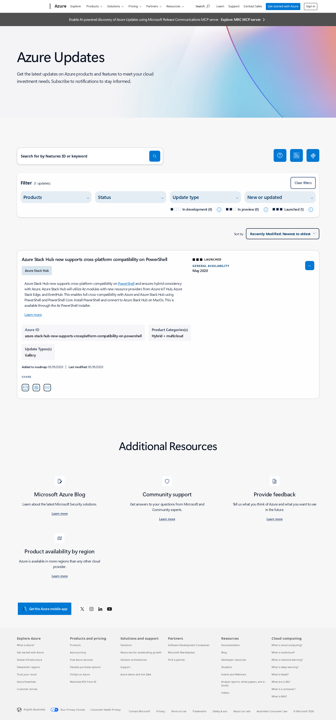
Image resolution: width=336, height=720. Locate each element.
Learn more (33, 314)
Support (234, 6)
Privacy (160, 711)
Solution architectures (133, 659)
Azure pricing (78, 652)
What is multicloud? (283, 652)
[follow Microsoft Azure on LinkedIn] (100, 609)
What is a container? (284, 689)
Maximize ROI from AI (83, 681)
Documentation (230, 645)
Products (92, 6)
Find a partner (176, 659)
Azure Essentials (26, 681)
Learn (220, 6)
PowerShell (126, 283)
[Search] (154, 156)
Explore (75, 6)
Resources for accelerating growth (141, 652)
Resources (173, 6)
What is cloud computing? (287, 645)
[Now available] (311, 209)
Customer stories (27, 689)
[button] (280, 155)
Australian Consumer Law (272, 711)
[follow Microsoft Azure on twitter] (82, 609)
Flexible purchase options (85, 667)
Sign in (310, 6)
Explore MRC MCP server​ (241, 19)
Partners (152, 6)
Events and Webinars (233, 674)
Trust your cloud (27, 674)
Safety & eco (220, 711)
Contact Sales (253, 6)
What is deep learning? (285, 667)
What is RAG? (279, 696)
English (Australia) (34, 709)
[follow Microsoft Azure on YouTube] (109, 609)
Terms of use (178, 711)
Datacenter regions (28, 667)
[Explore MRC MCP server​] (313, 155)
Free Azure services (81, 659)
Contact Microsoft (139, 711)
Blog (224, 652)
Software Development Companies (188, 645)
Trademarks (199, 711)
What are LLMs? (281, 681)
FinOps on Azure (80, 674)
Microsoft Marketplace (181, 652)
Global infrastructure (29, 659)
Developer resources (233, 659)
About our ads (242, 711)
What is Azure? (25, 645)
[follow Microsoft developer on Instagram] (91, 609)
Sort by (238, 234)
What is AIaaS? (280, 674)
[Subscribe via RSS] (296, 155)
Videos (225, 692)
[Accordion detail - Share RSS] (36, 387)
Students (226, 667)
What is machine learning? (287, 659)
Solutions (113, 6)
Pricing (133, 6)
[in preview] (266, 209)
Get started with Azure (283, 6)
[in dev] (219, 209)
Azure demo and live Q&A (135, 674)
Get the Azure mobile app (48, 608)
